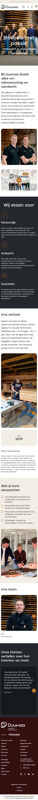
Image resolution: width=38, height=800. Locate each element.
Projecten (4, 749)
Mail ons (26, 768)
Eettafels (23, 740)
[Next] (34, 413)
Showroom (4, 752)
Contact (4, 774)
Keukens (4, 743)
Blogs (3, 768)
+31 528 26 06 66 (29, 765)
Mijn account (5, 771)
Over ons (4, 755)
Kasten (3, 746)
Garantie (4, 765)
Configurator (24, 746)
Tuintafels (23, 755)
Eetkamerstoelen (25, 743)
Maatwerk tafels (6, 740)
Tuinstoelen (24, 752)
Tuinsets (23, 749)
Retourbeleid (5, 762)
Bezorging (4, 759)
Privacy (19, 787)
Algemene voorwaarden (19, 784)
